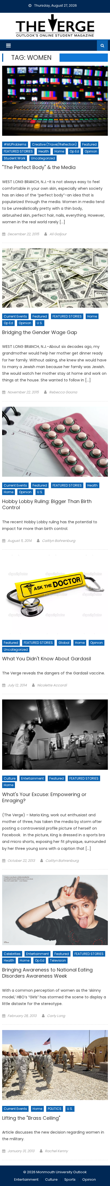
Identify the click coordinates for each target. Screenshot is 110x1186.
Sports (70, 1179)
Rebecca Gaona (63, 392)
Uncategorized (43, 158)
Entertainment (32, 778)
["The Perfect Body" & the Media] (55, 101)
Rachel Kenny (56, 1151)
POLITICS (54, 1108)
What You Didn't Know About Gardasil (46, 659)
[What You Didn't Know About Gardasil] (55, 594)
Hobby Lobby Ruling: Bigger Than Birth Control (47, 504)
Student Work (14, 158)
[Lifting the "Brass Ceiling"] (55, 1065)
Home (59, 151)
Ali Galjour (57, 234)
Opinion (91, 151)
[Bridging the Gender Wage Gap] (55, 277)
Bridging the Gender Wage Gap (39, 332)
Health (43, 151)
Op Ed (74, 151)
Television (58, 960)
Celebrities (12, 954)
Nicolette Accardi (52, 685)
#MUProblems (15, 144)
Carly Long (56, 1015)
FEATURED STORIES (18, 151)
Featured (89, 144)
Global (63, 642)
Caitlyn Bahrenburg (58, 540)
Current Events (15, 316)
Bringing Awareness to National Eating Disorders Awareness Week (47, 973)
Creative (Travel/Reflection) (54, 144)
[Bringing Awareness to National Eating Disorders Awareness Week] (55, 910)
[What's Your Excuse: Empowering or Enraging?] (55, 734)
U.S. (40, 323)
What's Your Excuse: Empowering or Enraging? (44, 797)
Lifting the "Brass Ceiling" (31, 1118)
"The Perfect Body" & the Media (39, 167)
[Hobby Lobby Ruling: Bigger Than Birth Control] (55, 442)
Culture (9, 778)
